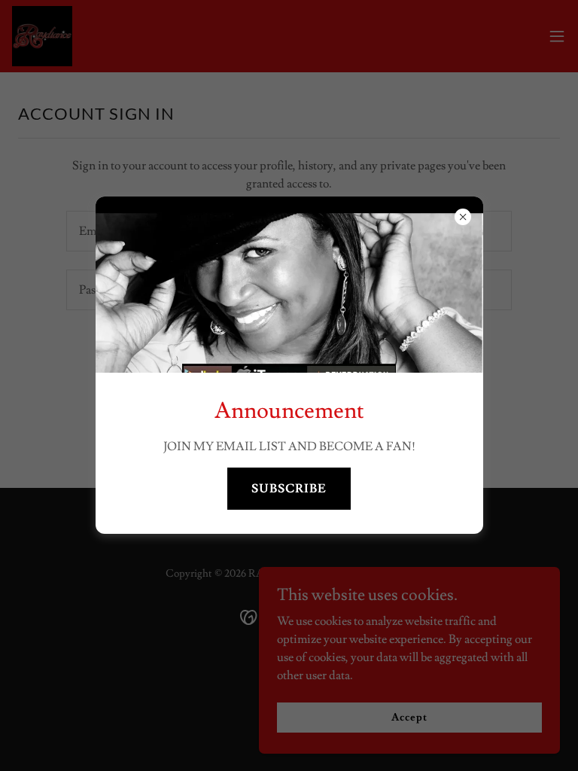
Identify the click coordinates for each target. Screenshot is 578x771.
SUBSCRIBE (289, 488)
